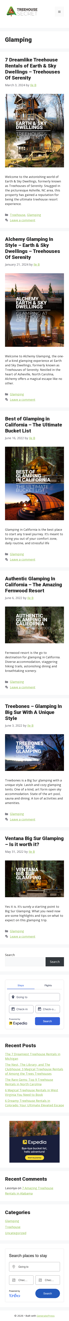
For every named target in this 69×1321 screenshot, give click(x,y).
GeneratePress (46, 1315)
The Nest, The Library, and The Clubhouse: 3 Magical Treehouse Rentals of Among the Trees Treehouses (34, 1069)
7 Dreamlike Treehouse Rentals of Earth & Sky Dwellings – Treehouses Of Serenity (32, 69)
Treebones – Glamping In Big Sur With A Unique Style (33, 712)
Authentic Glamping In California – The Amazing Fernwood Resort (33, 585)
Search (10, 955)
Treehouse (17, 215)
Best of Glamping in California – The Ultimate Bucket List (33, 425)
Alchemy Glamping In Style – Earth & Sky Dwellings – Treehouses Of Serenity (32, 248)
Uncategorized (15, 1233)
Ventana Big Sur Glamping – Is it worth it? (34, 841)
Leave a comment (22, 220)
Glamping (34, 215)
